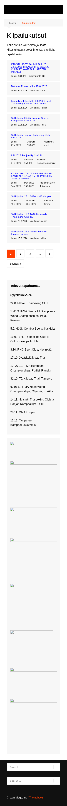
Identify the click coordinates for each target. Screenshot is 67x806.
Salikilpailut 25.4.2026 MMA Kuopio (31, 196)
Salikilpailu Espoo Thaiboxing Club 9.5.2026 (30, 136)
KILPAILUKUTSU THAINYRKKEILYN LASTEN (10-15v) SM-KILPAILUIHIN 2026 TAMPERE (31, 176)
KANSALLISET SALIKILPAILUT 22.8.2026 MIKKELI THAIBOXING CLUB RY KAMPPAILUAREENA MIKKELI (30, 68)
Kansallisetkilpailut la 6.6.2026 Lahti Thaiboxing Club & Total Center (31, 102)
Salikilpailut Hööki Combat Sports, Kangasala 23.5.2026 (30, 119)
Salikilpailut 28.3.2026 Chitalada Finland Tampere (29, 232)
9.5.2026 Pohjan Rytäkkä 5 (26, 155)
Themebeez (36, 797)
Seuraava (15, 263)
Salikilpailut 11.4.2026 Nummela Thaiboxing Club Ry (29, 215)
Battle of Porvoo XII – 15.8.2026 (29, 86)
